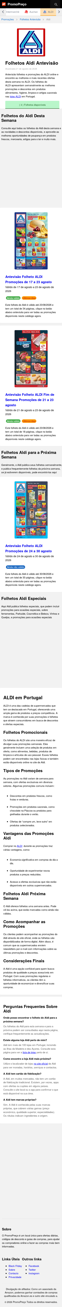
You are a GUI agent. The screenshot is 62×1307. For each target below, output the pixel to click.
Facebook (34, 1266)
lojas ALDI (15, 96)
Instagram (34, 1273)
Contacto (13, 1273)
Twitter (32, 1269)
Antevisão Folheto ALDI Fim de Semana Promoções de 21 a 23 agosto (29, 399)
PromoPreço (17, 4)
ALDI (19, 846)
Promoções (7, 19)
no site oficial (41, 1063)
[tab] (31, 12)
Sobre (12, 1269)
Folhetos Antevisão (30, 19)
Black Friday (15, 1266)
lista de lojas (29, 1052)
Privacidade (15, 1277)
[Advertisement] (31, 174)
